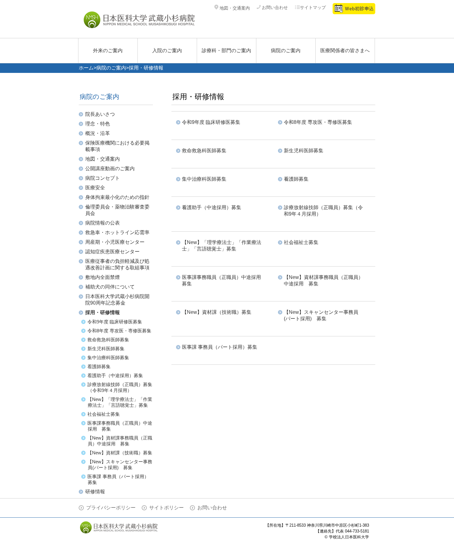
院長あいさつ (100, 114)
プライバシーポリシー (111, 507)
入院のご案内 (167, 50)
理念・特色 (97, 123)
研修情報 (95, 491)
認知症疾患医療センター (112, 251)
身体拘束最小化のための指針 (117, 197)
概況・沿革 (97, 133)
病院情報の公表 (102, 222)
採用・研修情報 (102, 312)
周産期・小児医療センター (115, 242)
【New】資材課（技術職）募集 (119, 452)
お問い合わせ (274, 7)
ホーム (86, 67)
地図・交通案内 (234, 8)
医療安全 (95, 187)
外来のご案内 (108, 50)
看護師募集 (99, 366)
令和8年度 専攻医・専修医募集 (119, 330)
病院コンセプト (102, 178)
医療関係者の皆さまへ (345, 50)
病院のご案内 (286, 50)
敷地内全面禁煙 (102, 277)
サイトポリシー (166, 507)
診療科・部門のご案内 (226, 50)
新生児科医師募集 (105, 348)
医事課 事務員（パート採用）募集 (219, 347)
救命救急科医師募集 (108, 339)
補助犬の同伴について (110, 286)
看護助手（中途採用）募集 (115, 375)
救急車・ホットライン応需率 (117, 232)
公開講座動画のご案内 (110, 168)
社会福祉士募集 (103, 414)
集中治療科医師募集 (108, 357)
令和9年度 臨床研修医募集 (114, 321)
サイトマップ (313, 7)
